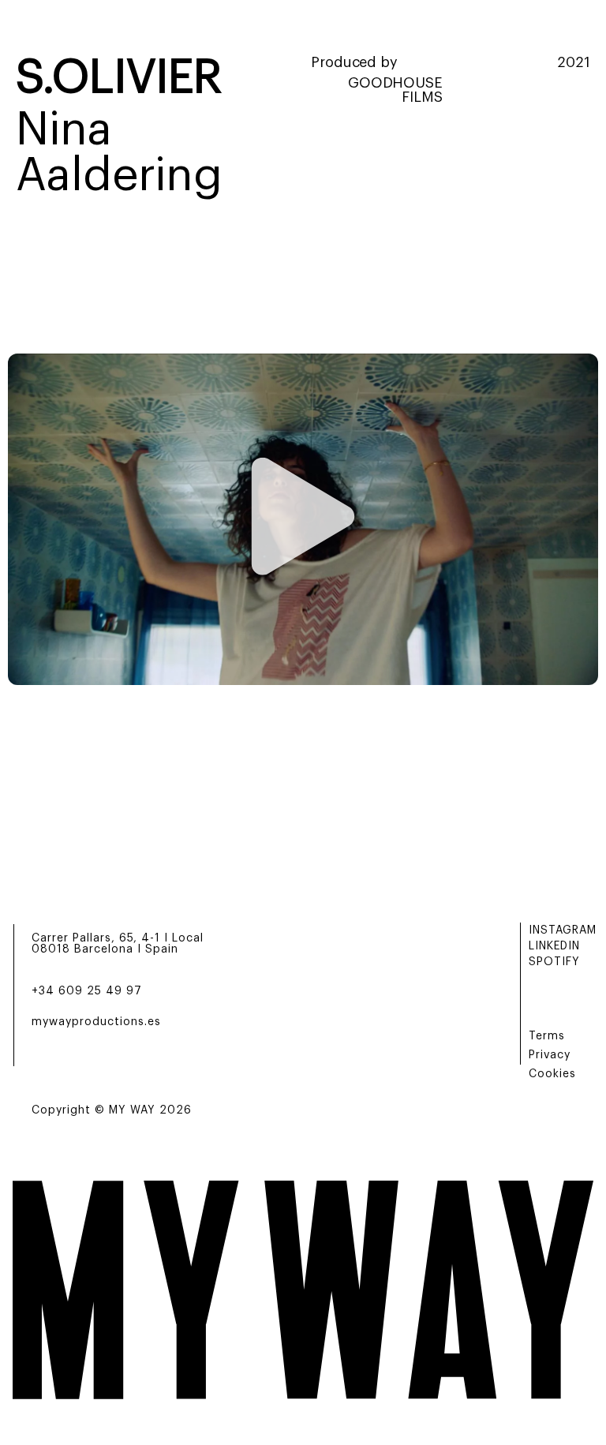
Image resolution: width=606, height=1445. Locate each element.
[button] (303, 520)
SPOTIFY (554, 962)
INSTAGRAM (563, 930)
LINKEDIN (554, 946)
